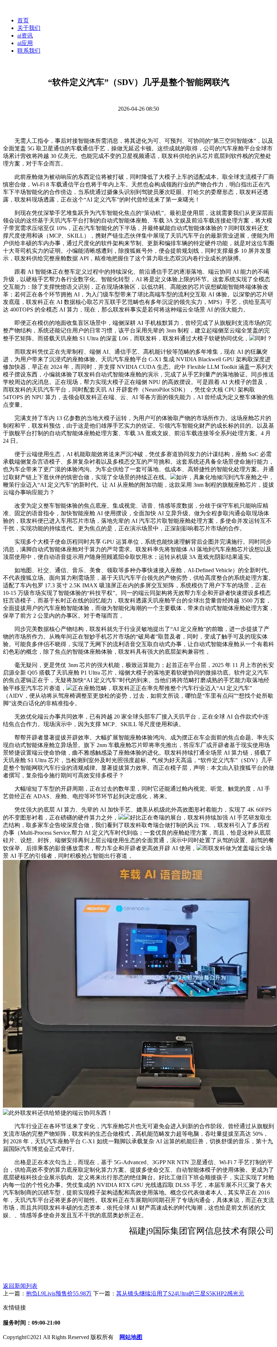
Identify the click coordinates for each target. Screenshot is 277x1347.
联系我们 (28, 51)
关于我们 (28, 28)
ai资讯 (25, 35)
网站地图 (130, 1337)
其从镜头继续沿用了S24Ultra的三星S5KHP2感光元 (180, 1293)
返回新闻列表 (20, 1286)
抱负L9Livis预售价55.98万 (59, 1293)
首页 (23, 20)
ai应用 (25, 43)
